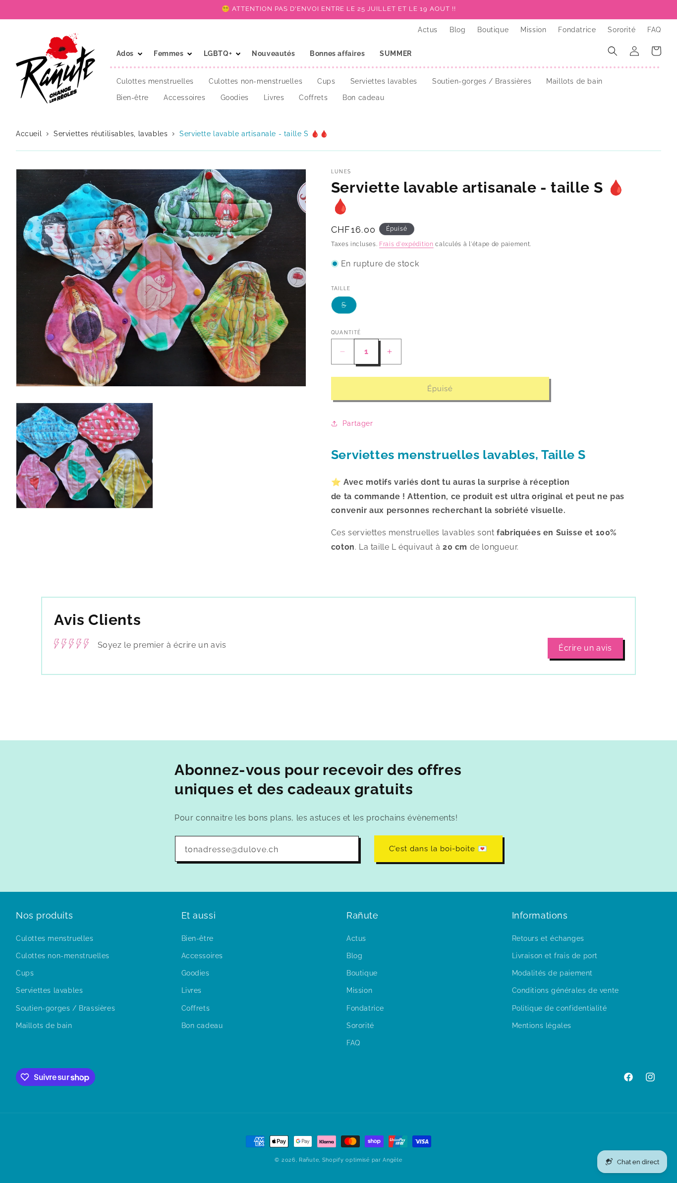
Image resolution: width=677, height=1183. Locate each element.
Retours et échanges (548, 938)
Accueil (30, 134)
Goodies (195, 973)
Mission (359, 990)
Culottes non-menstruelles (63, 955)
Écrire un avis (585, 648)
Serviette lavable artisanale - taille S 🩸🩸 (253, 134)
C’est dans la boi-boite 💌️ (438, 848)
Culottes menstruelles (55, 938)
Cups (25, 973)
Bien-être (197, 938)
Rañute (309, 1160)
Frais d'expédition (406, 244)
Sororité (360, 1025)
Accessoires (202, 955)
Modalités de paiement (552, 973)
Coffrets (195, 1008)
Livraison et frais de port (555, 955)
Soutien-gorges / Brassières (65, 1008)
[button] (127, 53)
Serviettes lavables (49, 990)
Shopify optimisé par (351, 1160)
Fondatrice (365, 1008)
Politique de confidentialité (559, 1008)
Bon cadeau (202, 1025)
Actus (356, 938)
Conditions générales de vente (565, 990)
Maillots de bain (44, 1025)
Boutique (362, 973)
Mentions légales (542, 1025)
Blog (354, 955)
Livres (191, 990)
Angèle (392, 1160)
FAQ (353, 1042)
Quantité (346, 332)
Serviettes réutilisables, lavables (111, 134)
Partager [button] (357, 423)
